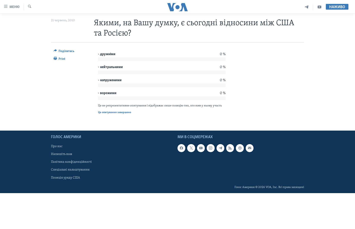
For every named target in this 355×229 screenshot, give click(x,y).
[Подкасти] (240, 148)
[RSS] (230, 148)
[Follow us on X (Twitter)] (191, 148)
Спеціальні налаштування (70, 170)
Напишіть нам (61, 154)
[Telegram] (306, 7)
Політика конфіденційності (71, 162)
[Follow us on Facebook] (181, 148)
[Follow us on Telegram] (220, 148)
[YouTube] (319, 7)
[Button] (64, 52)
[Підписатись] (250, 148)
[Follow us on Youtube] (201, 148)
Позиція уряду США (65, 177)
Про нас (56, 146)
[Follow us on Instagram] (210, 148)
